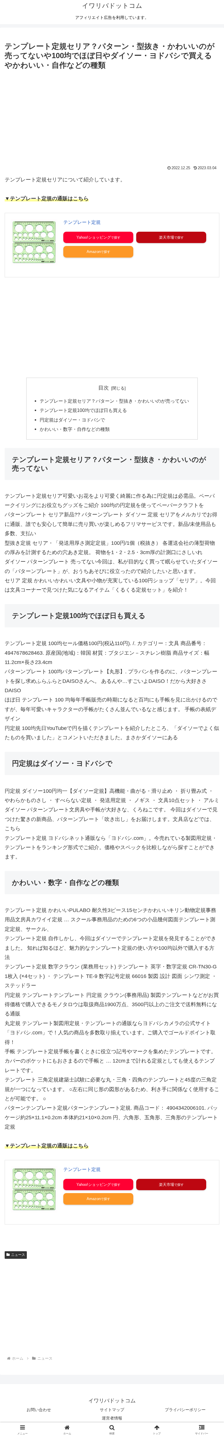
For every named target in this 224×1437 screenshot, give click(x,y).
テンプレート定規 (82, 222)
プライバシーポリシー (185, 1409)
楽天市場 (166, 237)
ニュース (18, 1255)
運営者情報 (112, 1418)
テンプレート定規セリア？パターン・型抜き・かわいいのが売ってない (114, 401)
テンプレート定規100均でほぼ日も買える (83, 410)
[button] (207, 1004)
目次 (103, 388)
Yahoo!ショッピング (93, 237)
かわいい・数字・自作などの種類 (75, 429)
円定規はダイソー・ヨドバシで (72, 419)
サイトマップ (112, 1409)
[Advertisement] (112, 115)
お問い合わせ (39, 1409)
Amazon (94, 251)
